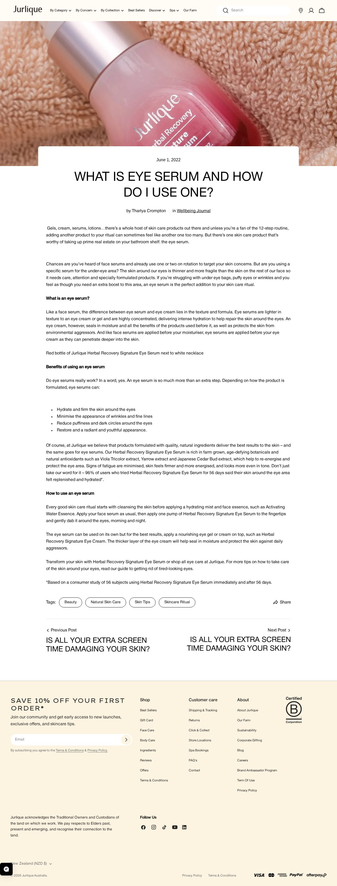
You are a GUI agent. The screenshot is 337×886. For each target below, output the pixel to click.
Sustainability (246, 730)
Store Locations (200, 740)
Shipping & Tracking (203, 710)
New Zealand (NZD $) (29, 863)
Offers (144, 770)
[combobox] (253, 10)
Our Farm (243, 720)
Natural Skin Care (106, 602)
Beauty (71, 602)
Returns (194, 720)
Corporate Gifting (249, 740)
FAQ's (193, 760)
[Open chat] (6, 869)
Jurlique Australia (34, 875)
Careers (242, 760)
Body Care (147, 740)
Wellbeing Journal (194, 211)
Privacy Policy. (97, 750)
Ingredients (148, 750)
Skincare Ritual (177, 602)
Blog (240, 750)
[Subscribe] (126, 740)
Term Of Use (246, 780)
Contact (194, 770)
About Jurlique (247, 710)
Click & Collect (199, 730)
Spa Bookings (199, 750)
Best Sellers (148, 710)
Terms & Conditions (70, 750)
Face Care (147, 730)
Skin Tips (142, 602)
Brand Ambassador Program (257, 770)
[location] (300, 10)
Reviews (146, 760)
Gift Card (146, 720)
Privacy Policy (247, 790)
